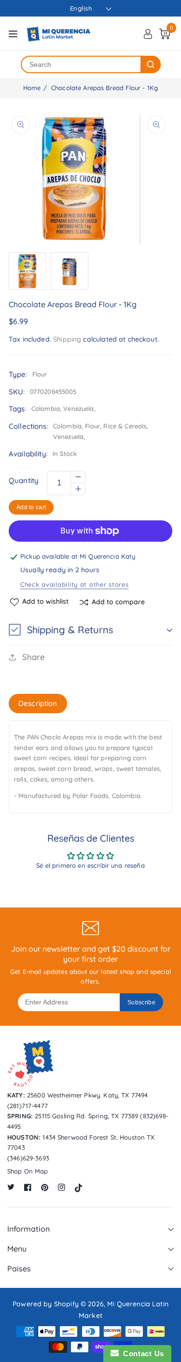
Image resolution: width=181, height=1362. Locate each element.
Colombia (67, 426)
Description (37, 703)
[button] (90, 630)
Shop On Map (27, 1171)
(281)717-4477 (27, 1106)
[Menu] (13, 34)
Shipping (67, 339)
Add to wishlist (45, 601)
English (81, 8)
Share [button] (33, 657)
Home (32, 88)
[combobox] (81, 64)
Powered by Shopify (46, 1303)
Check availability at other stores (74, 584)
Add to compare (118, 601)
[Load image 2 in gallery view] (69, 271)
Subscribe (141, 1002)
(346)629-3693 (28, 1158)
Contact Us (141, 1353)
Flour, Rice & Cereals (115, 426)
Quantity (24, 480)
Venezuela (68, 436)
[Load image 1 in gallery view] (27, 271)
